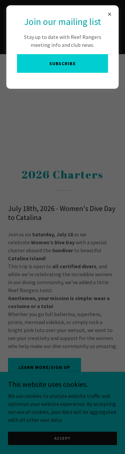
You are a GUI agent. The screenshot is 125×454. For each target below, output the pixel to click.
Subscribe (62, 63)
